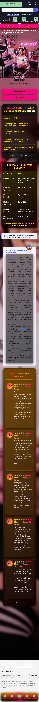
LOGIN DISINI (19, 97)
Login (11, 698)
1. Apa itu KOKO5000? (13, 118)
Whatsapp (27, 698)
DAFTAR (29, 26)
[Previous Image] (1, 59)
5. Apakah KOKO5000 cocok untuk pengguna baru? (18, 148)
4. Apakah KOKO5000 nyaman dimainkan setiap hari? (16, 140)
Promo (5, 698)
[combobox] (18, 10)
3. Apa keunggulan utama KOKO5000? (14, 133)
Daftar (20, 698)
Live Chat (34, 698)
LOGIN (9, 26)
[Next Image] (37, 59)
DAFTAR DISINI (19, 91)
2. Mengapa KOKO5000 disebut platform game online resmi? (17, 125)
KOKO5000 (12, 257)
